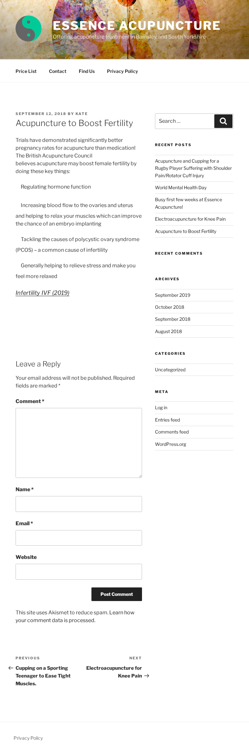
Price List (26, 71)
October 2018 (169, 307)
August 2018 (168, 331)
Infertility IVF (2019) (42, 292)
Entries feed (167, 420)
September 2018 (172, 319)
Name (25, 489)
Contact (57, 71)
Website (26, 557)
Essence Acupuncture (137, 25)
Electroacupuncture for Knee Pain (190, 219)
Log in (161, 407)
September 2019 (172, 295)
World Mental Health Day (181, 187)
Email (24, 523)
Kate (82, 113)
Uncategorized (170, 369)
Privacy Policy (122, 71)
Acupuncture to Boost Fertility (185, 231)
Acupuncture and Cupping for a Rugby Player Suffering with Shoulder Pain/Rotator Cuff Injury (193, 168)
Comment (30, 401)
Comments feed (172, 431)
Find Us (87, 71)
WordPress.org (170, 444)
